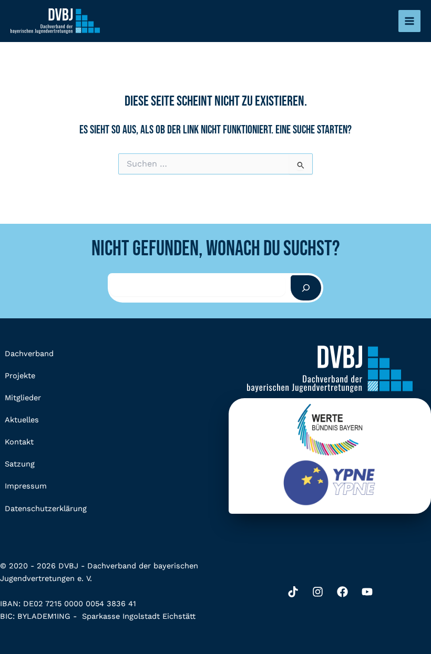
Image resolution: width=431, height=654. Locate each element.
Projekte (20, 375)
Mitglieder (23, 397)
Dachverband (29, 353)
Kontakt (19, 442)
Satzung (20, 464)
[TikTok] (293, 591)
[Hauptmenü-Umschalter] (409, 21)
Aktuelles (22, 419)
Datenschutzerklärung (46, 508)
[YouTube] (367, 591)
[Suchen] (306, 287)
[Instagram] (317, 591)
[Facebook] (342, 591)
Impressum (26, 486)
